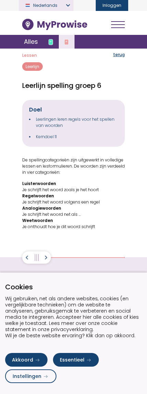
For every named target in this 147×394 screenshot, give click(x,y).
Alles (31, 41)
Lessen (29, 55)
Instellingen (27, 376)
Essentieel (72, 359)
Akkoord (22, 359)
